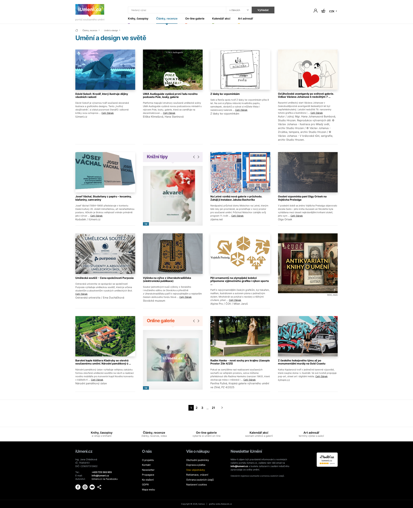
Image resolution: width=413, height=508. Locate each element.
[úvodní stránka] (76, 30)
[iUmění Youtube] (92, 486)
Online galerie (161, 320)
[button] (99, 487)
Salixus (201, 504)
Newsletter (148, 469)
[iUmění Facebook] (78, 486)
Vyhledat (263, 10)
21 (213, 407)
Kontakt (146, 464)
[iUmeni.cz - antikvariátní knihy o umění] (308, 263)
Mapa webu (148, 489)
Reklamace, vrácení (197, 474)
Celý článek (107, 113)
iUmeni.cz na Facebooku (105, 479)
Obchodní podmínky (197, 460)
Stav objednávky (195, 469)
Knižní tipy (157, 156)
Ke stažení (148, 479)
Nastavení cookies (196, 484)
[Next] (222, 408)
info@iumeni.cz (239, 466)
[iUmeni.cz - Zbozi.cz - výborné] (327, 459)
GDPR (145, 484)
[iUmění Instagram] (85, 486)
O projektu (148, 460)
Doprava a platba (195, 464)
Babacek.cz (226, 504)
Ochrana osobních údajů (200, 479)
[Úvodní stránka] (89, 13)
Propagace (148, 474)
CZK (332, 11)
